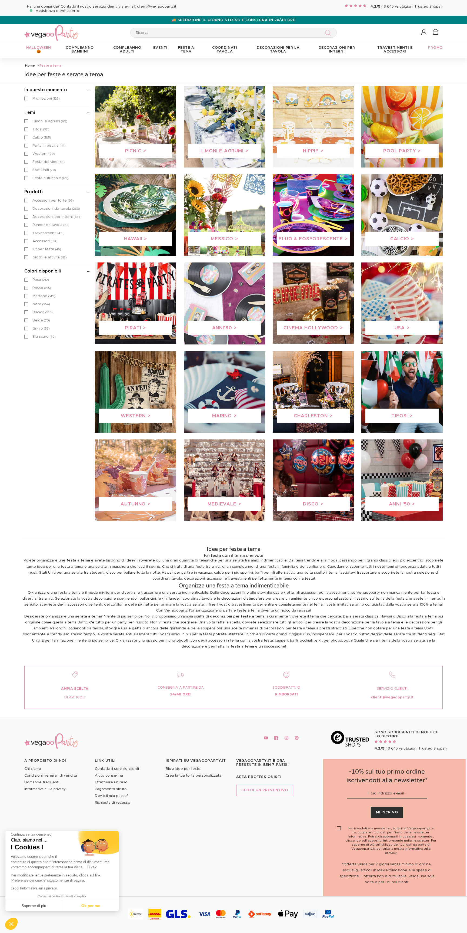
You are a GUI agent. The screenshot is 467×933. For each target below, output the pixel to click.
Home (30, 65)
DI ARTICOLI (74, 697)
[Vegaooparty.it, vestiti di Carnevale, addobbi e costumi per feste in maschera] (51, 30)
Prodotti (33, 192)
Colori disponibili (42, 271)
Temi (29, 112)
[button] (11, 923)
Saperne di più (33, 906)
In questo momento (45, 90)
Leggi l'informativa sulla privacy (34, 888)
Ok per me (90, 906)
